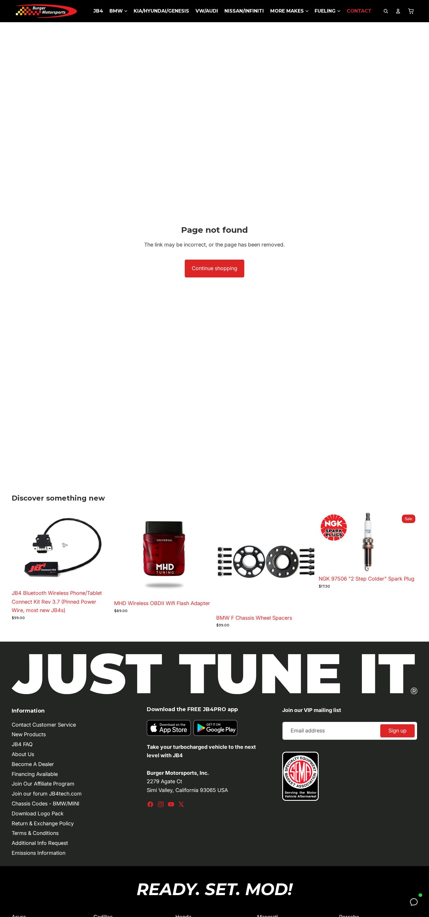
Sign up (397, 730)
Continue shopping (214, 268)
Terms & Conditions (35, 833)
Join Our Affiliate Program (43, 784)
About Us (23, 754)
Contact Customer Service (44, 725)
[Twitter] (181, 804)
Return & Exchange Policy (43, 823)
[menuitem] (98, 11)
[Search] (385, 11)
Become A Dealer (33, 764)
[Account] (398, 11)
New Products (29, 734)
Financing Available (35, 774)
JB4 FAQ (22, 744)
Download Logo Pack (38, 813)
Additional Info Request (40, 843)
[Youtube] (171, 804)
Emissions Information (38, 853)
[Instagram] (160, 804)
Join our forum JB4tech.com (47, 794)
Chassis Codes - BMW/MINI (45, 803)
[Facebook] (150, 804)
